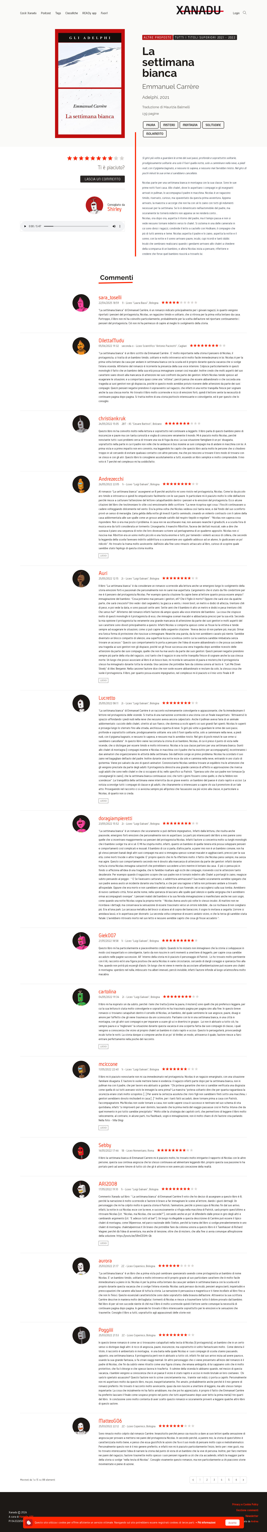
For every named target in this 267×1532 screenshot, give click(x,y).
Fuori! (104, 13)
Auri (103, 573)
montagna (190, 125)
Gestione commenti (247, 1510)
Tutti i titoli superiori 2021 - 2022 (205, 37)
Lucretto (107, 698)
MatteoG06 (110, 1421)
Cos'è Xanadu (28, 13)
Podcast (46, 13)
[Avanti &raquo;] (243, 1479)
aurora (105, 1261)
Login (236, 13)
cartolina (107, 991)
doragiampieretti (115, 818)
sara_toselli (110, 297)
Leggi (103, 555)
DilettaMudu (111, 340)
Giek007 (107, 935)
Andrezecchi (111, 479)
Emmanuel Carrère (170, 86)
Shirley (115, 209)
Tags (58, 13)
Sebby (105, 1145)
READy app (89, 13)
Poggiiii (106, 1330)
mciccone (108, 1064)
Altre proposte (157, 37)
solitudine (213, 125)
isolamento (154, 133)
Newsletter (252, 1515)
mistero (169, 125)
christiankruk (112, 418)
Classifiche (71, 13)
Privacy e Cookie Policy (245, 1504)
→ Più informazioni (205, 1522)
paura (150, 125)
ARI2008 (108, 1184)
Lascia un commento (102, 179)
